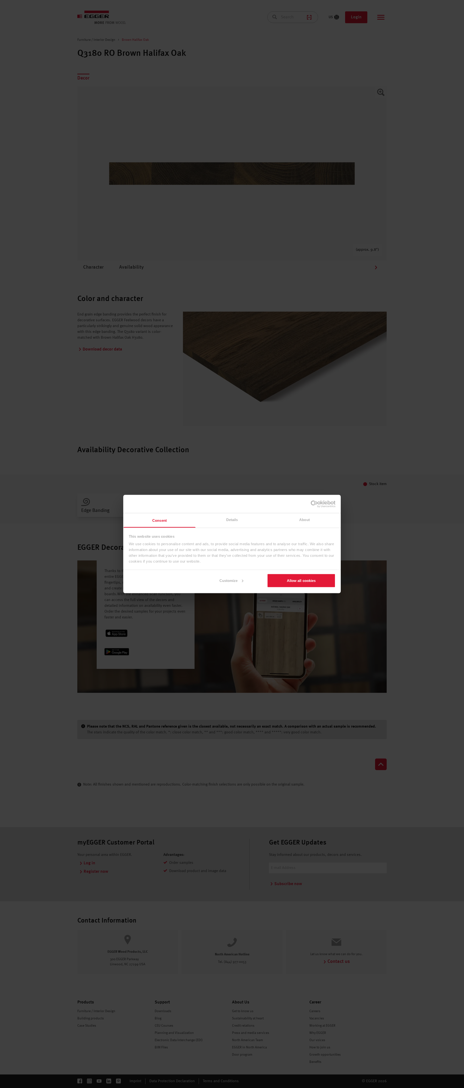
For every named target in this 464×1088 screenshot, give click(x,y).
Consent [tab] (159, 520)
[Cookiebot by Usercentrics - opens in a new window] (314, 504)
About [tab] (304, 520)
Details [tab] (232, 520)
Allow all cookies (301, 580)
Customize (228, 580)
